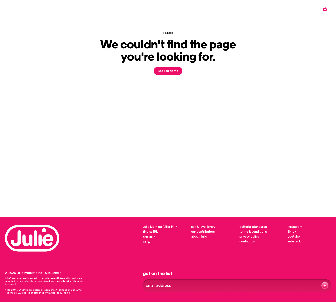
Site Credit (53, 273)
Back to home (168, 71)
